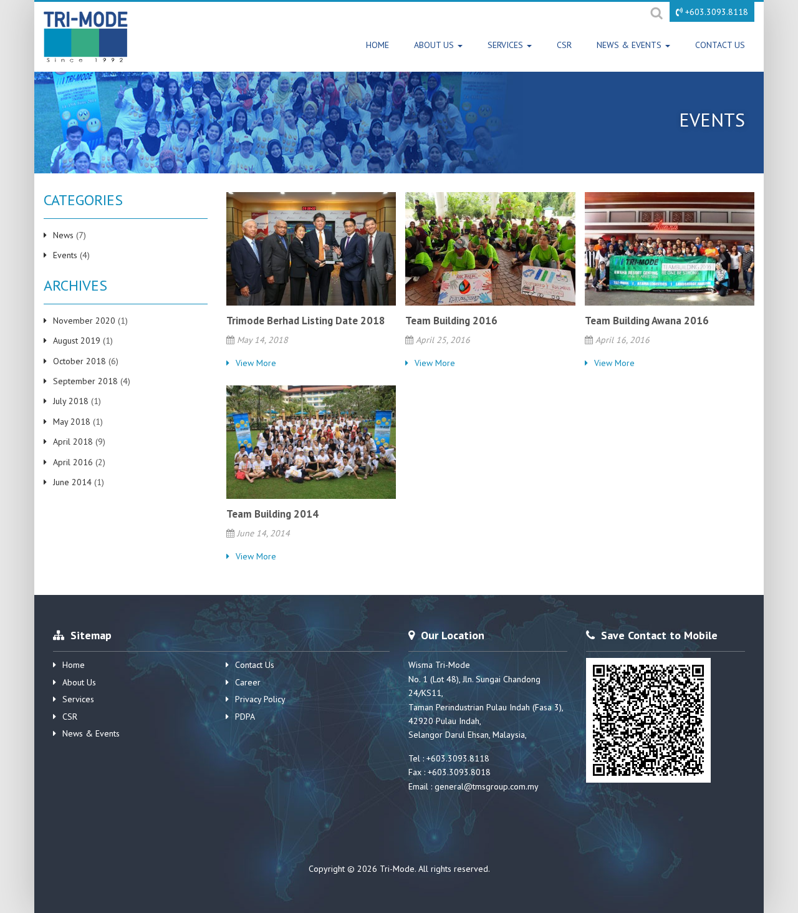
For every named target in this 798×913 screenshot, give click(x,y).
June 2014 (72, 482)
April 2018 (73, 441)
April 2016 (73, 462)
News (63, 235)
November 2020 (84, 320)
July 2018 (71, 401)
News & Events (630, 45)
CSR (564, 45)
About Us (435, 45)
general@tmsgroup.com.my (487, 786)
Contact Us (720, 45)
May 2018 (71, 421)
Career (248, 682)
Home (377, 45)
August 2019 (76, 340)
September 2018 (85, 381)
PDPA (245, 716)
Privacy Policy (260, 699)
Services (507, 45)
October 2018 (79, 361)
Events (65, 255)
